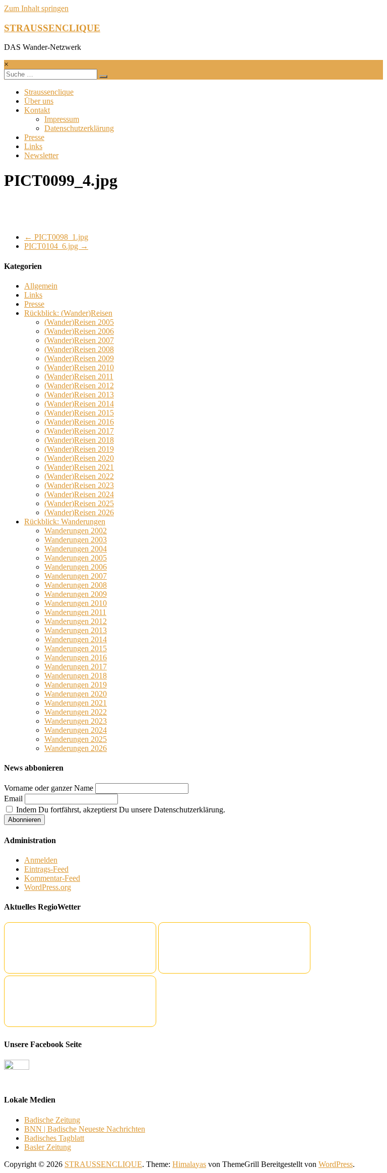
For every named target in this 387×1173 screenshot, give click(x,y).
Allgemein (40, 286)
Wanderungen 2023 (75, 721)
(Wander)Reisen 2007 (79, 340)
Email (13, 798)
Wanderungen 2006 (75, 567)
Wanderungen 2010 (75, 603)
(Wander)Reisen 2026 (79, 512)
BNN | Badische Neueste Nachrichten (84, 1129)
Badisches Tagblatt (54, 1138)
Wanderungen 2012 (75, 621)
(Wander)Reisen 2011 (78, 376)
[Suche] (103, 76)
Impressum (61, 119)
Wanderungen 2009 (75, 594)
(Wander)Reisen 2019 (79, 449)
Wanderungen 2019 (75, 684)
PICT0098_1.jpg (56, 237)
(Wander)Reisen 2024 (79, 494)
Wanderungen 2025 (75, 739)
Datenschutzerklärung (79, 128)
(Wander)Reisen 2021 (79, 467)
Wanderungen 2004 (75, 548)
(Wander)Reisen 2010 (79, 367)
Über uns (38, 101)
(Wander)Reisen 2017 (79, 431)
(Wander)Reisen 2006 (79, 331)
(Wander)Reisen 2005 (79, 322)
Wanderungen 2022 (75, 712)
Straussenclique (49, 92)
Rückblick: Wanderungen (64, 521)
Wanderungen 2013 (75, 630)
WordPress (335, 1164)
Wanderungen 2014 (75, 639)
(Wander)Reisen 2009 (79, 358)
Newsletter (41, 155)
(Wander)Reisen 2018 (79, 440)
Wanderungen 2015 (75, 648)
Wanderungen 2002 (75, 530)
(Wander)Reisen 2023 (79, 485)
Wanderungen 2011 (75, 612)
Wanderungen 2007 (75, 576)
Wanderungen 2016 (75, 657)
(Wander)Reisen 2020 (79, 458)
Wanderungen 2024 (75, 730)
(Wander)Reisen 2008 (79, 349)
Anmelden (40, 860)
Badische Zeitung (52, 1120)
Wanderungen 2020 (75, 693)
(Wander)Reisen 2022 (79, 476)
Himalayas (189, 1164)
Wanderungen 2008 (75, 585)
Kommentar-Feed (52, 878)
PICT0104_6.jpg (56, 246)
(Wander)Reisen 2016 (79, 422)
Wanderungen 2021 (75, 703)
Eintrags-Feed (46, 869)
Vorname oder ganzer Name (48, 788)
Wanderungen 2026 (75, 748)
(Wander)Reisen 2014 (79, 403)
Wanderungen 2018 (75, 675)
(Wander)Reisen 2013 (79, 394)
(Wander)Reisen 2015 (79, 412)
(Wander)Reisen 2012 (79, 385)
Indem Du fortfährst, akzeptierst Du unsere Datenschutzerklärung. (119, 809)
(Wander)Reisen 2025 (79, 503)
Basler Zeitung (47, 1147)
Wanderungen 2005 (75, 558)
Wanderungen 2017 (75, 666)
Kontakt (37, 110)
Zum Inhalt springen (36, 8)
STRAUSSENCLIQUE (52, 28)
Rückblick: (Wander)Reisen (68, 313)
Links (33, 146)
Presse (34, 137)
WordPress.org (47, 887)
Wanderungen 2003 (75, 539)
